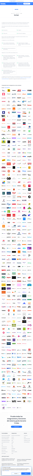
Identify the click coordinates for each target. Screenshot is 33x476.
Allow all (26, 473)
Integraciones (17, 13)
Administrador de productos (6, 440)
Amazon (13, 437)
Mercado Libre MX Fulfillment (16, 435)
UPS (12, 443)
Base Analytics (4, 453)
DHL (12, 445)
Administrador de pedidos (5, 437)
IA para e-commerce (4, 451)
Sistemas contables (14, 451)
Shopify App (13, 448)
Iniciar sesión (20, 3)
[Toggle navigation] (31, 3)
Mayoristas (13, 450)
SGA (2, 443)
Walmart (13, 438)
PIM (6, 404)
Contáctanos (26, 435)
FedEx (12, 446)
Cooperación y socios (27, 440)
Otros (12, 453)
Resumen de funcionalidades (6, 435)
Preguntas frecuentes (27, 438)
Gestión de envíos (4, 446)
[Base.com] (3, 3)
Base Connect (4, 450)
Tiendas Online (8, 347)
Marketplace (7, 87)
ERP (2, 445)
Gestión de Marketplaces (5, 438)
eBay (12, 440)
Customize (15, 473)
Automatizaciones (4, 448)
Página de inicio (13, 13)
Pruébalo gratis (26, 3)
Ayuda (25, 437)
